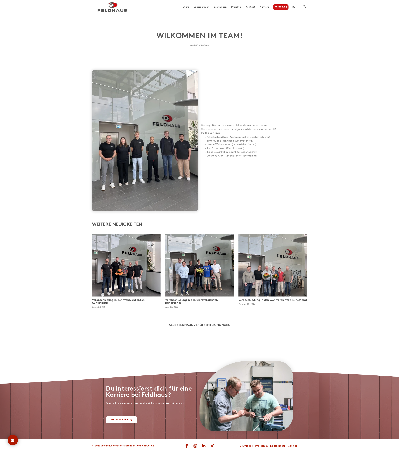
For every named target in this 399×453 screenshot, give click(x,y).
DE (293, 7)
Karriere (264, 7)
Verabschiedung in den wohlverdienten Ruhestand (272, 300)
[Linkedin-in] (204, 446)
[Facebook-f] (187, 446)
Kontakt (250, 7)
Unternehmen (201, 7)
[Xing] (212, 446)
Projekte (236, 7)
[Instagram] (195, 446)
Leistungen (220, 7)
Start (186, 7)
